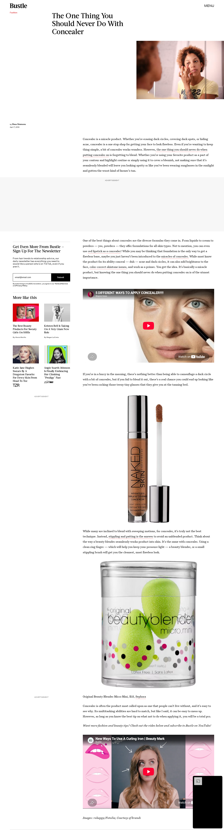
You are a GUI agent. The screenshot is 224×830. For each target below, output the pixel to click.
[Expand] (196, 779)
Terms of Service (61, 284)
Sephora (140, 696)
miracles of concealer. (175, 256)
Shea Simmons (19, 124)
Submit (60, 277)
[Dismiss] (218, 779)
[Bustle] (18, 5)
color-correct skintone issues (108, 267)
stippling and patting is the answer (131, 536)
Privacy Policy (21, 286)
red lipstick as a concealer (104, 251)
